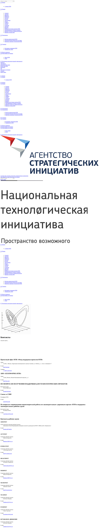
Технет (6, 21)
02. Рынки (3, 9)
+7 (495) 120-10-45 (7, 370)
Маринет (7, 15)
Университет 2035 (9, 49)
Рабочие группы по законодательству (13, 31)
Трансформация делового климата (12, 30)
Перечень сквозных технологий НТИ (13, 41)
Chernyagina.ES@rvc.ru (8, 465)
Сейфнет (7, 22)
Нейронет (7, 16)
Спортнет (7, 25)
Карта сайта (3, 72)
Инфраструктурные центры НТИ (12, 28)
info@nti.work (6, 381)
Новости (3, 62)
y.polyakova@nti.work (8, 413)
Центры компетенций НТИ (11, 39)
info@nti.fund (6, 367)
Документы (3, 63)
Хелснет (6, 18)
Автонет (7, 14)
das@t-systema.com (7, 453)
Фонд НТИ (7, 57)
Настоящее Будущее (5, 177)
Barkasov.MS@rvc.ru (8, 441)
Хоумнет (7, 26)
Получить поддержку (5, 69)
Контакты (3, 67)
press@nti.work (6, 401)
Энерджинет (7, 20)
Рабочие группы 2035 (10, 32)
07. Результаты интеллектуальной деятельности (11, 61)
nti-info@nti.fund (7, 391)
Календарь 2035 (4, 66)
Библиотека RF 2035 (5, 65)
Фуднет (6, 19)
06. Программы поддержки (7, 53)
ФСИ (6, 58)
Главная (2, 71)
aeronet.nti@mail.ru (7, 429)
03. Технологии (4, 35)
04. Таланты (3, 44)
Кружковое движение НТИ (11, 48)
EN (1, 68)
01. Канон (3, 2)
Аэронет (7, 13)
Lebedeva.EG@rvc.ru (8, 502)
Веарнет (6, 27)
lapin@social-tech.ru (7, 490)
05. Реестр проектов (5, 52)
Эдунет (6, 24)
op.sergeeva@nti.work (8, 514)
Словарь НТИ (8, 6)
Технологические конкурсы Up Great (13, 40)
